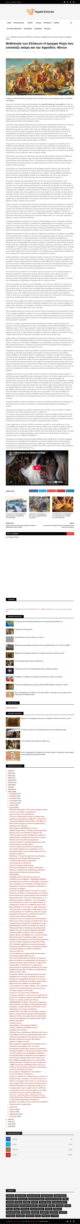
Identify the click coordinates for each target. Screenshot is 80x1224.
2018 (10, 789)
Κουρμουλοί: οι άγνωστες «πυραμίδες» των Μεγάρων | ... (28, 886)
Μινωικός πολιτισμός (37, 1209)
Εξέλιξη (51, 1205)
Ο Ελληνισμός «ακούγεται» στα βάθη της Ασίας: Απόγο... (28, 905)
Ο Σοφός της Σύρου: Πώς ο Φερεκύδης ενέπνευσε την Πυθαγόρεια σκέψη (43, 730)
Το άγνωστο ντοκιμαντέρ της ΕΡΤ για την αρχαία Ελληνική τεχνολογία (38, 515)
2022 (10, 780)
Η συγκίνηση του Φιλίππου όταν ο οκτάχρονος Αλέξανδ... (28, 946)
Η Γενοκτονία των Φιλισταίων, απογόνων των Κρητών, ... (28, 1048)
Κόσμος (9, 1209)
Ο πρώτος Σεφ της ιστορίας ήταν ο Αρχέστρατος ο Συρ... (28, 923)
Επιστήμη (59, 1205)
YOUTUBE (14, 1154)
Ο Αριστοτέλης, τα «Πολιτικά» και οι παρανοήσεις (25, 965)
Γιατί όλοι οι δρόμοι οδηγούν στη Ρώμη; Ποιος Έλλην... (27, 942)
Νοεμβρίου (13, 796)
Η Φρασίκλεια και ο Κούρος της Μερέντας (23, 1009)
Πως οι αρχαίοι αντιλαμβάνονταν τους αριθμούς (25, 1072)
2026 (10, 771)
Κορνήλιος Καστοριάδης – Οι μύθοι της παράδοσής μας (27, 969)
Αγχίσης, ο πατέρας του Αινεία (19, 1041)
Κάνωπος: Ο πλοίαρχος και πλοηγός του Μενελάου (26, 867)
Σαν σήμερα (10, 1215)
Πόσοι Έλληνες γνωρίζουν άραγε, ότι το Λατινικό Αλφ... (27, 1060)
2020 (10, 785)
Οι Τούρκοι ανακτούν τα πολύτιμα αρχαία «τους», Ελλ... (27, 842)
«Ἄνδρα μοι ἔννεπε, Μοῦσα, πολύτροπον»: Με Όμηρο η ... (28, 1067)
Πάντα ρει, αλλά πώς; (16, 951)
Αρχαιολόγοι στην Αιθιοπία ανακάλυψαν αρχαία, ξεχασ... (28, 981)
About (19, 2)
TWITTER (14, 1144)
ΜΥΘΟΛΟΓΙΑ (47, 23)
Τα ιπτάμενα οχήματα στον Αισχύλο (21, 990)
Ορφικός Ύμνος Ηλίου (16, 1020)
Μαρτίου (13, 1112)
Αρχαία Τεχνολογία (33, 1195)
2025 (10, 773)
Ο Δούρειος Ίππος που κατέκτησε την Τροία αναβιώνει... (28, 918)
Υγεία (38, 1215)
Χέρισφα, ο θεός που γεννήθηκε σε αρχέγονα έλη (25, 833)
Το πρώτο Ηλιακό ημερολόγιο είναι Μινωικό (24, 1099)
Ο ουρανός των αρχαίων (17, 888)
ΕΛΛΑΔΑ (38, 23)
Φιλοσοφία (46, 1215)
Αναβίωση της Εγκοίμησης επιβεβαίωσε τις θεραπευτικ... (28, 819)
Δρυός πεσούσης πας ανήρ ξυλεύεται (21, 814)
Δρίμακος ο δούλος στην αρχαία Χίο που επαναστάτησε (28, 1016)
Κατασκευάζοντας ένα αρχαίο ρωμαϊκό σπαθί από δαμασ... (28, 895)
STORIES (54, 1215)
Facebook (32, 609)
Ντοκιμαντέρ (21, 37)
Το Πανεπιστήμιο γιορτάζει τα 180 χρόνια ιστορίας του (27, 835)
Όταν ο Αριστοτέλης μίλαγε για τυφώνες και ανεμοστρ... (27, 958)
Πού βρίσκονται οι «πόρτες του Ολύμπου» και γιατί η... (27, 976)
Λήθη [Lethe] (14, 874)
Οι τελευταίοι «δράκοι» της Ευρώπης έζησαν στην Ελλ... (27, 974)
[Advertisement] (40, 581)
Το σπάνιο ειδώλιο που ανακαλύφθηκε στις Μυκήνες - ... (28, 1053)
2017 (10, 792)
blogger (70, 533)
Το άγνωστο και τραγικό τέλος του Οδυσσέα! (24, 993)
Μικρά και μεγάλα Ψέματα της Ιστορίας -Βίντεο (24, 872)
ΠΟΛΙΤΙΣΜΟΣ (28, 28)
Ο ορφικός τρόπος (15, 1023)
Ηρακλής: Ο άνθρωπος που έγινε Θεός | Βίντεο (24, 1039)
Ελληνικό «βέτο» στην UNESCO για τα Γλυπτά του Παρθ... (28, 935)
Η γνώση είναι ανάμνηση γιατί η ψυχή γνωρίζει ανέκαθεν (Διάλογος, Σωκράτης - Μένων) (41, 685)
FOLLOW (70, 1144)
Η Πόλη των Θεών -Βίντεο (17, 972)
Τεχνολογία (30, 1215)
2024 (10, 775)
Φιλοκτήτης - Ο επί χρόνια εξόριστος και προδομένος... (27, 856)
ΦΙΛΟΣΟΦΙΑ (38, 28)
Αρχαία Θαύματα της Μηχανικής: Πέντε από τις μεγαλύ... (27, 837)
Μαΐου (12, 1107)
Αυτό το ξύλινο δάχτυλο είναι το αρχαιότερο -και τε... (26, 849)
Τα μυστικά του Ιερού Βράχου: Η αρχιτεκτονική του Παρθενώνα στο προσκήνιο (15, 515)
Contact (13, 2)
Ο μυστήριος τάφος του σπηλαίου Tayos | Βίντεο (25, 1092)
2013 (10, 1126)
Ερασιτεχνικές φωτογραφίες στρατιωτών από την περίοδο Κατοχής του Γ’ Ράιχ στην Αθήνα (42, 645)
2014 (10, 1124)
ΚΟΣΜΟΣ (56, 23)
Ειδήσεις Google (46, 609)
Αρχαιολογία (22, 1199)
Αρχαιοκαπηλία (11, 1199)
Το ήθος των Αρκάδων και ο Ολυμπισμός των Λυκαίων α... (28, 1076)
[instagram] (73, 2)
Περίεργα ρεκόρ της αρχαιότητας (20, 1104)
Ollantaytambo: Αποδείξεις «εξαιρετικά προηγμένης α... (28, 1002)
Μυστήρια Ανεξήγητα (13, 1212)
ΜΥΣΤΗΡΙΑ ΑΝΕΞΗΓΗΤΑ (14, 28)
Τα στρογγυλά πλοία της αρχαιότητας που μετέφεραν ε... (28, 1055)
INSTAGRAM (15, 1149)
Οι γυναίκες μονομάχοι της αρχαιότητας (22, 812)
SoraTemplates (16, 1221)
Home (7, 2)
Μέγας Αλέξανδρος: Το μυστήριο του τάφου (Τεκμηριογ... (28, 907)
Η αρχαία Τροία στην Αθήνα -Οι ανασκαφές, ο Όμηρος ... (28, 1011)
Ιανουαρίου (14, 1116)
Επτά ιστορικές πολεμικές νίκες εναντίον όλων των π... (27, 1058)
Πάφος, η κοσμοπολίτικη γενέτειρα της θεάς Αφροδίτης (27, 1014)
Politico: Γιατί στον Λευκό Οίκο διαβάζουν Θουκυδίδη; (27, 930)
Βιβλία (65, 1199)
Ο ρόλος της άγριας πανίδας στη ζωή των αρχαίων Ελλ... (28, 962)
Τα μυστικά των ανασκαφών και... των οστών (24, 1046)
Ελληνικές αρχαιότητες (59, 1202)
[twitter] (67, 2)
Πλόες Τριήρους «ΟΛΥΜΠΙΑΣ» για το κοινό (23, 828)
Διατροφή (18, 1202)
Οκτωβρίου (13, 798)
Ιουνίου (12, 807)
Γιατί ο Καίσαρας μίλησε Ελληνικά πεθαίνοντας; (29, 661)
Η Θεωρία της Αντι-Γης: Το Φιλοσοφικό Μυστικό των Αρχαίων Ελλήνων (36, 669)
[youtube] (70, 2)
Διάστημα (10, 1202)
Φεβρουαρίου (14, 1114)
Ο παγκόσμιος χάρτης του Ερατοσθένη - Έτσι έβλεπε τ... (28, 821)
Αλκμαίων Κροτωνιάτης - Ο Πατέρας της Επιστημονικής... (28, 830)
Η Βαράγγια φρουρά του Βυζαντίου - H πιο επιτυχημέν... (27, 900)
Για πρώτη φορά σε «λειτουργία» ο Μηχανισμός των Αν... (28, 909)
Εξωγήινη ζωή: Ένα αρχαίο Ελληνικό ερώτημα (24, 858)
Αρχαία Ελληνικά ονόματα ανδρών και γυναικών (29, 637)
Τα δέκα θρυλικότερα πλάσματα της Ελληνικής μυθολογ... (28, 1097)
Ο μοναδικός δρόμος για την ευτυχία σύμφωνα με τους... (28, 851)
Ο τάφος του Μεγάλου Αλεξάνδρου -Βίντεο (23, 1027)
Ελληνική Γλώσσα (12, 1205)
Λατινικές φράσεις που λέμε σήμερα (21, 844)
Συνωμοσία (20, 1215)
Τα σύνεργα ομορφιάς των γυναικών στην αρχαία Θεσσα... (28, 995)
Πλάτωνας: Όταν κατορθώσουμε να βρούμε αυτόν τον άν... (28, 1032)
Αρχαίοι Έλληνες (47, 1195)
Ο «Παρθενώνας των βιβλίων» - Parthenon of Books (27, 879)
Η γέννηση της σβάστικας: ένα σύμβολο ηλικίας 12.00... (27, 1018)
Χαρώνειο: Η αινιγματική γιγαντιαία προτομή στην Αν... (27, 988)
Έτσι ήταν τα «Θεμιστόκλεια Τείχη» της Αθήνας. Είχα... (27, 816)
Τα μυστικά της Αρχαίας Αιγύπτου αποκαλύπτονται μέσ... (28, 891)
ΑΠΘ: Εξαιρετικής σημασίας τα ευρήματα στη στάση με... (28, 925)
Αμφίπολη (10, 1195)
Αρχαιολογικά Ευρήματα (36, 1199)
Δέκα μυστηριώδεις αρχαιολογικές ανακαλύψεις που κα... (28, 1044)
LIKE (71, 1139)
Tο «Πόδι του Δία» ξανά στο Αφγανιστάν (22, 860)
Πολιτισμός (54, 1212)
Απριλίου (13, 1109)
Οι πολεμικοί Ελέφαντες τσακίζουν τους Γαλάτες (25, 949)
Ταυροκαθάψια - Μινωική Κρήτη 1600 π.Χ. (23, 1025)
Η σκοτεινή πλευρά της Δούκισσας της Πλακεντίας (26, 847)
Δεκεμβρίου (14, 793)
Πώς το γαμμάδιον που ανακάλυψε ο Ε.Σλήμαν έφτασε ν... (28, 884)
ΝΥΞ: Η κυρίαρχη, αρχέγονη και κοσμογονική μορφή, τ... (28, 944)
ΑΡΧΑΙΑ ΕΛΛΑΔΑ (19, 23)
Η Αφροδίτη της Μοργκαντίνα (23, 629)
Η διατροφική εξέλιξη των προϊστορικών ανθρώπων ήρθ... (28, 1051)
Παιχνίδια (35, 1212)
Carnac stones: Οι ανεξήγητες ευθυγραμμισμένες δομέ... (28, 1004)
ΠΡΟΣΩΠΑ (47, 28)
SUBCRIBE (70, 1154)
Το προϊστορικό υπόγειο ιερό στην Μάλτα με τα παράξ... (28, 1090)
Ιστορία (68, 1205)
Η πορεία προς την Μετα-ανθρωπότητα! (22, 916)
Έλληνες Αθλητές (45, 1202)
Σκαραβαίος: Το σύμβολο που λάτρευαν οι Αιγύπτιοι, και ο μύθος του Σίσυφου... (39, 677)
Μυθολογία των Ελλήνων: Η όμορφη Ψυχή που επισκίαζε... (28, 893)
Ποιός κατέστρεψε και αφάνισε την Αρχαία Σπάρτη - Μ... (27, 902)
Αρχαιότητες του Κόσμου (53, 1199)
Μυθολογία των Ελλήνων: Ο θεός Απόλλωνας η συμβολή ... (29, 1102)
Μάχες (16, 1209)
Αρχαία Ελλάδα (20, 1195)
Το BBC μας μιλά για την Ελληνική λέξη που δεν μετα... (27, 1065)
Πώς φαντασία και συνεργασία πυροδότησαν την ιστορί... (28, 967)
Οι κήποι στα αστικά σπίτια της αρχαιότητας (24, 840)
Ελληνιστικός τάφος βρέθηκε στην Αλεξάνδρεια (25, 983)
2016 (10, 1119)
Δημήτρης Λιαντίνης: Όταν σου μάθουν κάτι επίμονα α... (28, 914)
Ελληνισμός (43, 1205)
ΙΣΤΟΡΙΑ (29, 23)
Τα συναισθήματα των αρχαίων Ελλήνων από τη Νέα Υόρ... (28, 986)
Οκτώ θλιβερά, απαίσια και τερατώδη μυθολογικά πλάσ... (28, 1034)
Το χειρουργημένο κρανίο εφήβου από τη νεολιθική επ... (28, 1088)
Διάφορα (26, 1202)
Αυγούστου (13, 803)
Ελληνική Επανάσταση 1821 (28, 1205)
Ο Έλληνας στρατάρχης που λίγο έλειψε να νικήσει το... (27, 1037)
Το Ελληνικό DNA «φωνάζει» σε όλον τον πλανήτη (26, 932)
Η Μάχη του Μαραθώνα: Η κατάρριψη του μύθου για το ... (28, 1085)
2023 (10, 778)
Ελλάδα (34, 1202)
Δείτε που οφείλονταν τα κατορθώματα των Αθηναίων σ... (28, 960)
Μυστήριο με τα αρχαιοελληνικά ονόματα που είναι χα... (27, 979)
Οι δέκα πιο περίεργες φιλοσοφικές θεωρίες (23, 1000)
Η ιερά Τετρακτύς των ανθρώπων (20, 863)
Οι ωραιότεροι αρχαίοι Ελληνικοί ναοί (21, 956)
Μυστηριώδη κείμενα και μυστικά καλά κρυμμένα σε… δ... (28, 898)
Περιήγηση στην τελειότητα (18, 826)
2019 (10, 787)
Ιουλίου (12, 805)
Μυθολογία (14, 37)
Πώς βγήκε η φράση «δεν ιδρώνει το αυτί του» (24, 877)
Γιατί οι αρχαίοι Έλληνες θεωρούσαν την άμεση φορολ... (28, 1083)
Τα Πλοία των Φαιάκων (16, 854)
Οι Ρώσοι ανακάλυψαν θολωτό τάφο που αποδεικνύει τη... (28, 1081)
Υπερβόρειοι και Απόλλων (18, 1030)
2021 (10, 782)
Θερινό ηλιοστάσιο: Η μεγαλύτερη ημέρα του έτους (26, 937)
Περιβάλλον (44, 1212)
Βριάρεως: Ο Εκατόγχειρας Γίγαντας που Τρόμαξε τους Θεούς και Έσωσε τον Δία (39, 653)
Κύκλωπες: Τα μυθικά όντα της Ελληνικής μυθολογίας (27, 870)
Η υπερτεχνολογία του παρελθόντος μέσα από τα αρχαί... (28, 912)
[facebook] (64, 2)
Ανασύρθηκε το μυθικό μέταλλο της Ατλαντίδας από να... (28, 1007)
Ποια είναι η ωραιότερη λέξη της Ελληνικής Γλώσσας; (27, 1095)
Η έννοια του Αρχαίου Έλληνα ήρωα (21, 865)
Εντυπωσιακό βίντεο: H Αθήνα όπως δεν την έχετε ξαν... (28, 1062)
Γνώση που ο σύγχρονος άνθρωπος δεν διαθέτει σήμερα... (28, 997)
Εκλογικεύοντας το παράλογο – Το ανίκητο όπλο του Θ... (28, 1078)
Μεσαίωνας (25, 1209)
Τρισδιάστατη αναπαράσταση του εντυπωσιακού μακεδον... (29, 939)
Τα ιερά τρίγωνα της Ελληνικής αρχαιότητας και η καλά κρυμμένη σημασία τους (39, 621)
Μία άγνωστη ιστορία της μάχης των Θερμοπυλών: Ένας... (28, 921)
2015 (10, 1122)
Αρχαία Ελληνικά (11, 708)
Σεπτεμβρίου (14, 801)
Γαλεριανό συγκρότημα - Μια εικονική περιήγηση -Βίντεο (28, 809)
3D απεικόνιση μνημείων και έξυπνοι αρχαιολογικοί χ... (27, 823)
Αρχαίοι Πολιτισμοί (60, 1195)
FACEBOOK (14, 1139)
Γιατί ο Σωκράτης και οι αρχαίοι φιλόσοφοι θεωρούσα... (27, 953)
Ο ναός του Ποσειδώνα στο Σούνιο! (21, 1069)
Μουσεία (48, 1209)
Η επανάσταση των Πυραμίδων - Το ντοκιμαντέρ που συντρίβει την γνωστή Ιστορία (62, 515)
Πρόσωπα (63, 1212)
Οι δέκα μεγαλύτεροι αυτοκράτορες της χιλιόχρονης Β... (27, 928)
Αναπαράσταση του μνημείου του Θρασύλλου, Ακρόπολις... (29, 881)
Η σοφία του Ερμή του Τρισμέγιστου (21, 1074)
